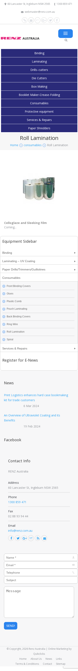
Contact (47, 664)
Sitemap (61, 664)
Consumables (39, 103)
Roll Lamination (16, 331)
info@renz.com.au (20, 531)
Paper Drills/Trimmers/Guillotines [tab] (23, 269)
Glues (10, 293)
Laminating (39, 61)
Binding (39, 53)
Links (59, 659)
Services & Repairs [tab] (14, 348)
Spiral (10, 339)
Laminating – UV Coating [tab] (18, 261)
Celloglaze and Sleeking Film (25, 223)
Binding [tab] (7, 252)
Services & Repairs (39, 120)
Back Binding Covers (18, 316)
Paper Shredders (39, 128)
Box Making (39, 86)
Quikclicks (39, 654)
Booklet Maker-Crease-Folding (39, 95)
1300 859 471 (64, 4)
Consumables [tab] (11, 277)
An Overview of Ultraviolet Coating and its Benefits (32, 417)
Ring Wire (12, 324)
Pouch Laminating (17, 308)
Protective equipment (39, 111)
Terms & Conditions (27, 664)
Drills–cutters (39, 70)
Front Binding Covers (19, 286)
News (49, 659)
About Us (36, 659)
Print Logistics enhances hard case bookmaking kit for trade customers (36, 397)
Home (23, 659)
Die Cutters (39, 78)
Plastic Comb (14, 301)
